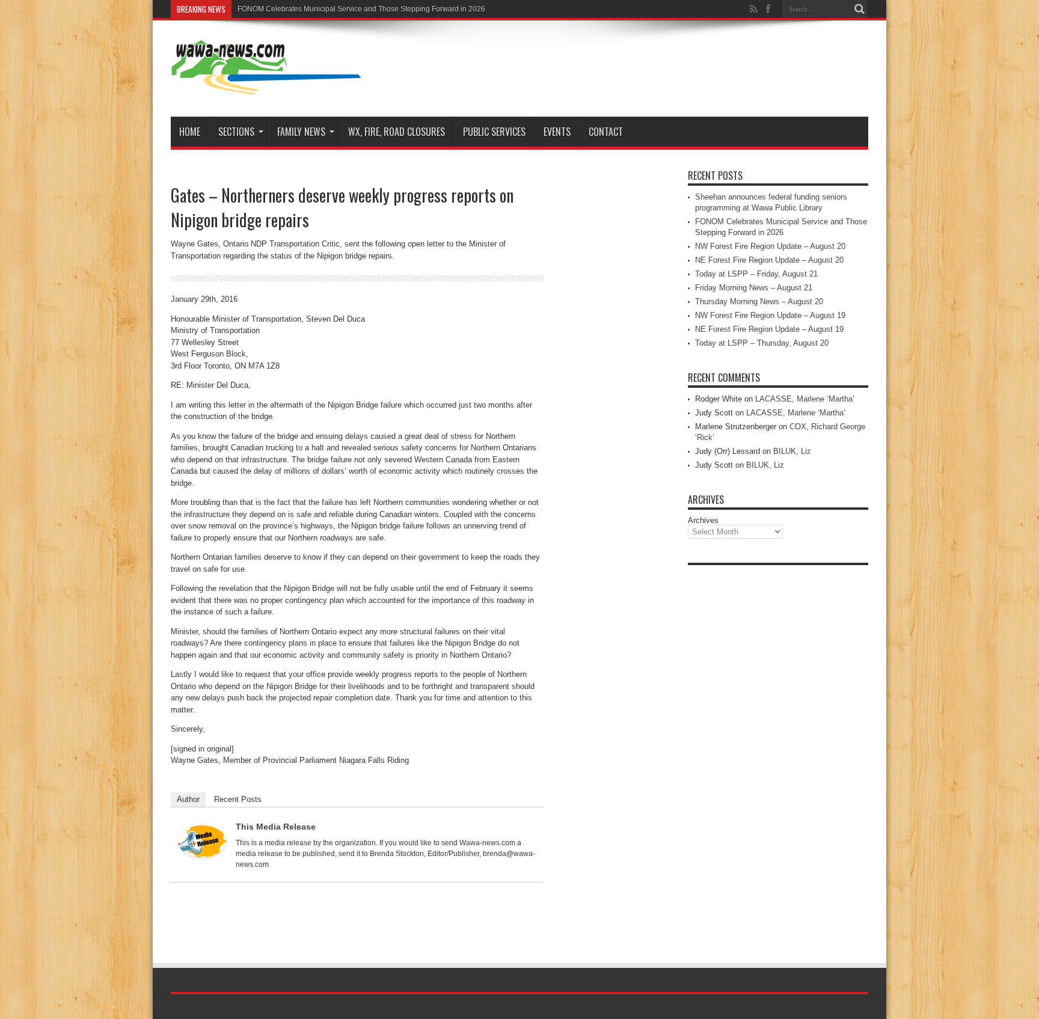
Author (188, 799)
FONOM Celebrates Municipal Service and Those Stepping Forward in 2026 (361, 9)
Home (189, 131)
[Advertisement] (778, 751)
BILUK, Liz (792, 451)
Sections (236, 131)
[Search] (859, 9)
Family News (301, 131)
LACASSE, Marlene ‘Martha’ (804, 398)
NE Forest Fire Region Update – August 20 (769, 260)
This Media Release (276, 826)
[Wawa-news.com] (266, 86)
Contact (606, 131)
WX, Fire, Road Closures (396, 131)
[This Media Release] (202, 854)
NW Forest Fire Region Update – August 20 (770, 246)
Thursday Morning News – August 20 (759, 301)
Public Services (494, 131)
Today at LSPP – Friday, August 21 (756, 273)
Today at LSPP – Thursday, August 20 (762, 342)
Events (557, 131)
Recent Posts (238, 799)
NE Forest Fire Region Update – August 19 (769, 329)
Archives (703, 520)
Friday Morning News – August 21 (753, 287)
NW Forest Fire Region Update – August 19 (770, 315)
